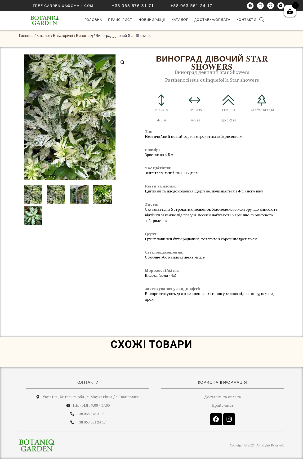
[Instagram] (260, 5)
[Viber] (270, 5)
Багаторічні (63, 36)
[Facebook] (250, 5)
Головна (26, 36)
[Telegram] (280, 5)
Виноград (84, 36)
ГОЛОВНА (93, 20)
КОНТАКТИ (87, 382)
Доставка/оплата (212, 20)
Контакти (246, 20)
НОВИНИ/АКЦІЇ (151, 20)
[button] (122, 62)
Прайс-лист (120, 20)
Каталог (180, 20)
